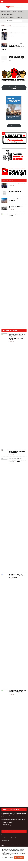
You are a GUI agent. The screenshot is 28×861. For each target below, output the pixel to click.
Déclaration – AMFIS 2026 (15, 191)
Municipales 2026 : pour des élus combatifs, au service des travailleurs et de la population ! (17, 691)
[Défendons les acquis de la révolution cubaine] (4, 208)
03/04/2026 (12, 454)
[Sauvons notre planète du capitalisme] (4, 200)
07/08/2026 (12, 209)
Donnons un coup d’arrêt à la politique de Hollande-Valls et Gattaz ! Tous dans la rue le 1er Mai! (17, 58)
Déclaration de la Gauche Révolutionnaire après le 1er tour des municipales (17, 576)
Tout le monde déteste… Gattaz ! (17, 33)
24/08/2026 (12, 185)
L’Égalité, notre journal (18, 11)
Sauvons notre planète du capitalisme (15, 199)
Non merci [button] (20, 857)
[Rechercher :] (14, 20)
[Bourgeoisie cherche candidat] (4, 185)
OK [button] (15, 857)
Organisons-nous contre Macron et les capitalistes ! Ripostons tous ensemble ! (17, 451)
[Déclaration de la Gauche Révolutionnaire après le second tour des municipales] (4, 514)
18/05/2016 (12, 36)
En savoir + (11, 857)
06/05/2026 (12, 341)
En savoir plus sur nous (7, 822)
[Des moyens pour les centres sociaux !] (4, 269)
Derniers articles (8, 180)
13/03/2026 (12, 694)
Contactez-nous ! (20, 17)
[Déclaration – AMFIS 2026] (4, 193)
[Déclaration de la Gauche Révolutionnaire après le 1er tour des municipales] (4, 630)
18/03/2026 (12, 578)
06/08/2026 (12, 217)
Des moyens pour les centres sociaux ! (16, 214)
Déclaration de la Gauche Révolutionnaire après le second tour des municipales (17, 460)
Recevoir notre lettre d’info (7, 17)
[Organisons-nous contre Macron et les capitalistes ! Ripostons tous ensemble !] (4, 451)
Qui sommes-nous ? (5, 11)
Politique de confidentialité (8, 825)
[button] (2, 2)
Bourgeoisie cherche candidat (17, 183)
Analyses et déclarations (10, 330)
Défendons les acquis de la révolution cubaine (16, 207)
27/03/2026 (12, 463)
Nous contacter (6, 824)
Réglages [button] (4, 857)
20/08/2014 (5, 51)
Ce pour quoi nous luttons (7, 14)
